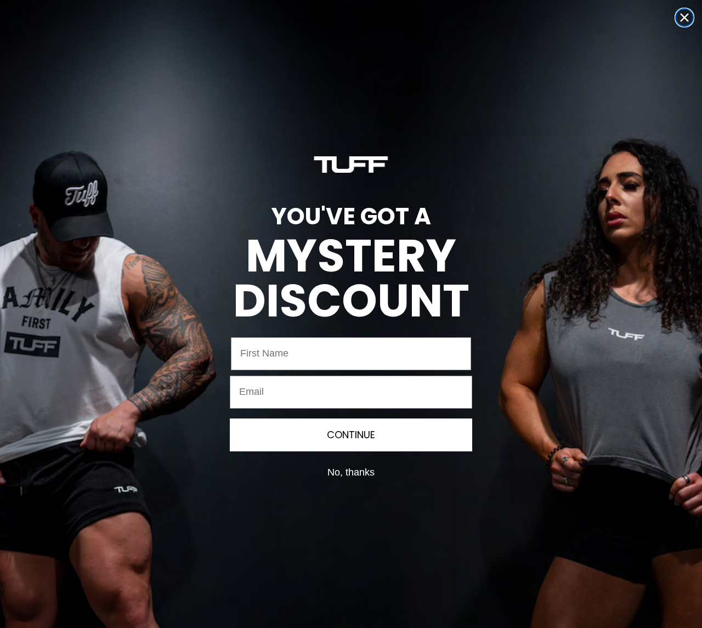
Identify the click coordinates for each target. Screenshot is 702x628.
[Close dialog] (684, 17)
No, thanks (351, 472)
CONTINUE (351, 435)
